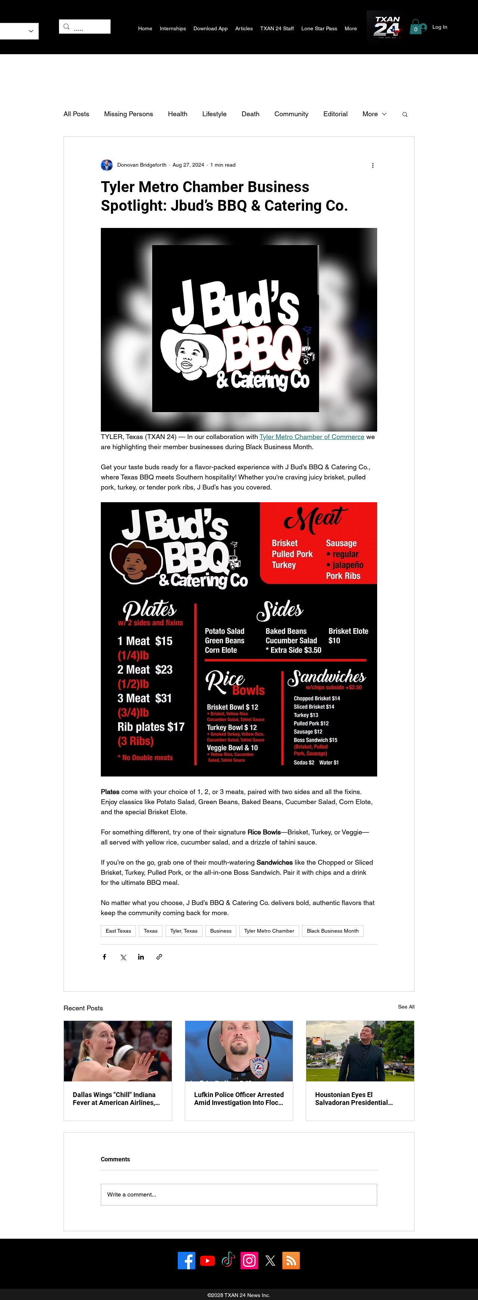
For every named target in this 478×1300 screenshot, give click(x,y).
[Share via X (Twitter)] (122, 956)
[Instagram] (249, 1260)
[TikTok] (228, 1260)
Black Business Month (333, 931)
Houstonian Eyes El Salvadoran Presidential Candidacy (351, 1098)
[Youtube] (207, 1260)
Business (221, 931)
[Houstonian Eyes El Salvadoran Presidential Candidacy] (360, 1051)
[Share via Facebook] (104, 956)
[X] (270, 1260)
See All (406, 1007)
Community (291, 114)
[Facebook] (186, 1260)
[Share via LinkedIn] (141, 956)
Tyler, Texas (184, 931)
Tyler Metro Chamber (269, 931)
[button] (415, 26)
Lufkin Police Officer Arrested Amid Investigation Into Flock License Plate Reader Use (239, 1098)
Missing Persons (128, 114)
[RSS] (291, 1260)
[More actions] (372, 165)
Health (177, 114)
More (370, 114)
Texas (151, 931)
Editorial (335, 114)
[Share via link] (159, 956)
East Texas (118, 931)
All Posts (76, 114)
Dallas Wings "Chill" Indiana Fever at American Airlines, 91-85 (114, 1098)
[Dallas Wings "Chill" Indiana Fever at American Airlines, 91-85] (118, 1051)
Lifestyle (214, 114)
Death (251, 114)
